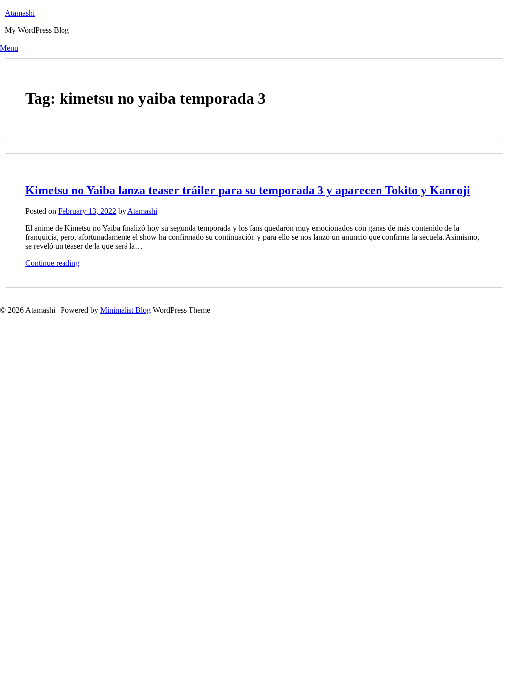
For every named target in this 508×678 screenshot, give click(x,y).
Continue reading (52, 263)
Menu (9, 48)
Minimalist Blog (125, 310)
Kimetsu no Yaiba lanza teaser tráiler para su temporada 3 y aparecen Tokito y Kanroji (247, 190)
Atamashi (20, 13)
